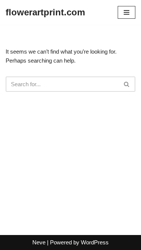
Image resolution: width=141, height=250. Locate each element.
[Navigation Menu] (126, 12)
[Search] (126, 84)
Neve (38, 242)
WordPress (95, 242)
